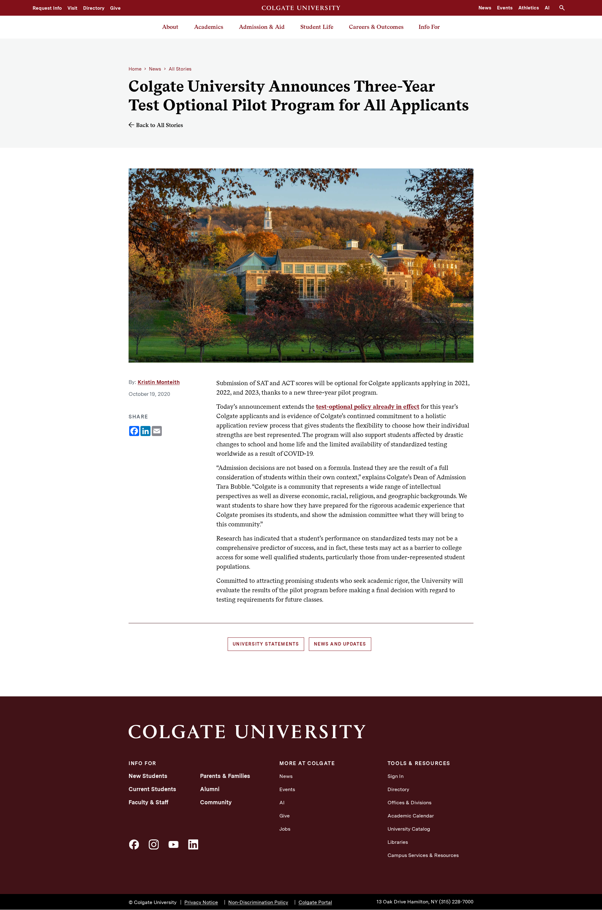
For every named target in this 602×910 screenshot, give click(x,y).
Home (135, 69)
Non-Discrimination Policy (258, 902)
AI (547, 8)
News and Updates (340, 644)
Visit (72, 8)
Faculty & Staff (148, 802)
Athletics (528, 8)
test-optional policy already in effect (367, 406)
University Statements (266, 644)
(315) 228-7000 (456, 902)
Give (115, 8)
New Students (148, 776)
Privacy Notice (201, 902)
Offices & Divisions (409, 803)
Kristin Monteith (159, 382)
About (170, 26)
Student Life (316, 26)
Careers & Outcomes (376, 26)
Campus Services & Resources (423, 855)
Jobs (284, 829)
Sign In (396, 776)
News (484, 8)
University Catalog (409, 829)
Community (216, 802)
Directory (93, 8)
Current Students (152, 789)
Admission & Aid (262, 26)
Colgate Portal (315, 902)
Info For (429, 26)
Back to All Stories (159, 125)
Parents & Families (225, 776)
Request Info (47, 8)
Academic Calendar (411, 816)
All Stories (180, 69)
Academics (208, 26)
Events (505, 8)
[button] (564, 8)
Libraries (398, 842)
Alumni (209, 789)
